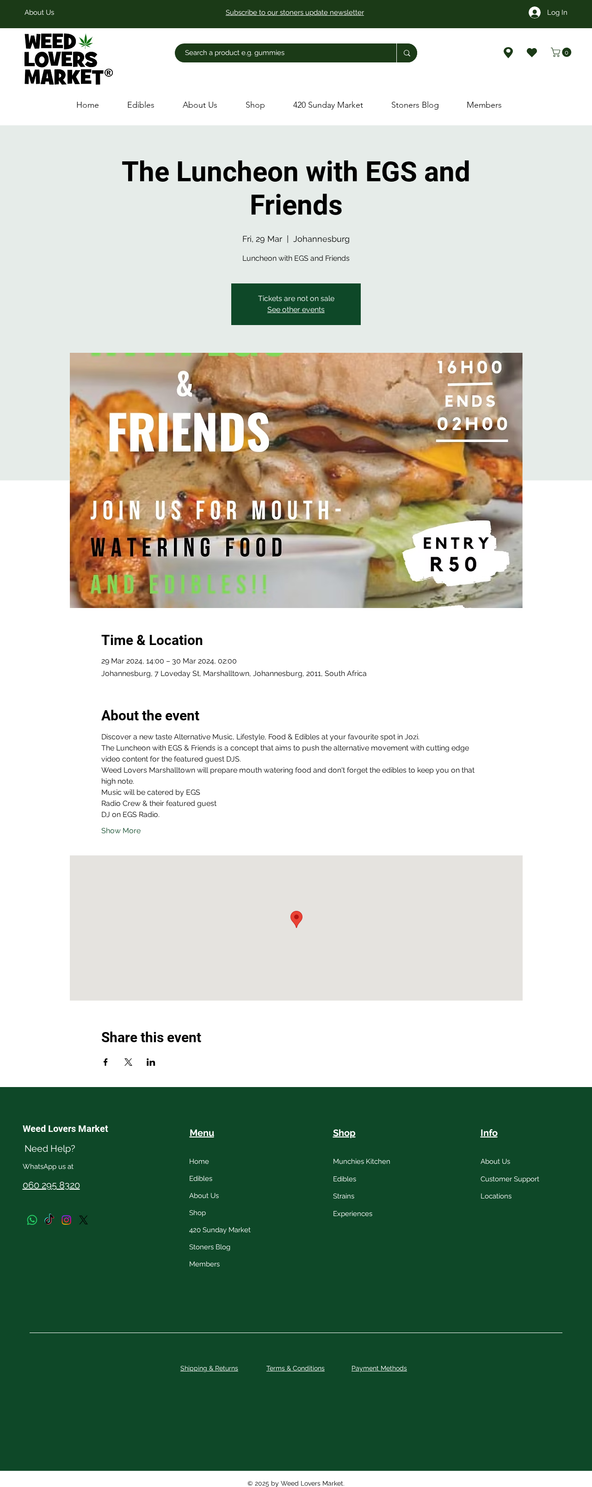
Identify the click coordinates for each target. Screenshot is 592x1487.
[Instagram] (66, 1220)
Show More (121, 830)
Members (204, 1264)
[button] (562, 52)
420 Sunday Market (220, 1230)
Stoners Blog (209, 1247)
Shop (197, 1213)
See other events (296, 309)
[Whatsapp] (32, 1220)
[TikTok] (49, 1220)
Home (199, 1161)
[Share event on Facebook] (105, 1062)
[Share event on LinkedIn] (151, 1062)
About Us (204, 1196)
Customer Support (510, 1179)
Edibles (200, 1178)
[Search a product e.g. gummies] (406, 52)
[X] (83, 1220)
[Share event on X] (128, 1062)
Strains (343, 1196)
